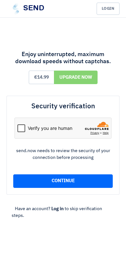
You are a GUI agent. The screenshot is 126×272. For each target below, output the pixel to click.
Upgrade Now (75, 77)
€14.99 (41, 77)
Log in (57, 209)
